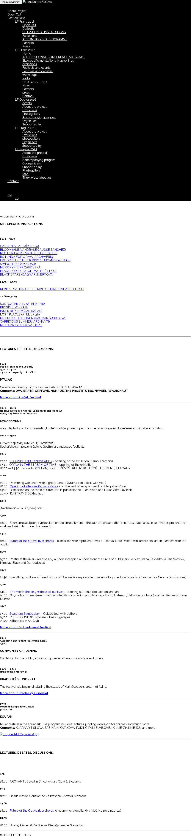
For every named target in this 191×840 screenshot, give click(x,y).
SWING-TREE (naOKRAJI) (18, 264)
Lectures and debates (37, 71)
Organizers (29, 121)
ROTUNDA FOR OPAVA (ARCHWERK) (26, 257)
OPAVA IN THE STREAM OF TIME (32, 464)
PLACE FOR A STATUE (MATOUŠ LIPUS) (28, 271)
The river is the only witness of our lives (36, 592)
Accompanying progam (38, 160)
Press (26, 46)
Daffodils (28, 28)
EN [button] (9, 195)
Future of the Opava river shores (31, 541)
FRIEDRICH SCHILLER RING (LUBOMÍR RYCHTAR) (35, 260)
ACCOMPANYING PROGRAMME (44, 39)
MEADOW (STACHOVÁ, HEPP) (21, 325)
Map (25, 174)
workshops (29, 75)
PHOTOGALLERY (34, 82)
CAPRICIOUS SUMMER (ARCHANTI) (25, 321)
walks (26, 78)
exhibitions (29, 64)
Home (26, 53)
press (26, 92)
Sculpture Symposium (25, 613)
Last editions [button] (16, 18)
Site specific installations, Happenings (48, 60)
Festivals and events (36, 67)
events (27, 103)
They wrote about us (36, 177)
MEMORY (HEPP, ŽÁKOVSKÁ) (20, 267)
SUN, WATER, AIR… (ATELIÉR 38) (22, 304)
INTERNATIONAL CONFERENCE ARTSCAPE (53, 57)
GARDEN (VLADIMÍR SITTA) (19, 246)
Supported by (32, 124)
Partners (28, 43)
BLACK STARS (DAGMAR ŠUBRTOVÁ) (27, 274)
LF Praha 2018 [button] (25, 21)
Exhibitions (29, 36)
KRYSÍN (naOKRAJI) (14, 307)
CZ (17, 199)
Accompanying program (39, 117)
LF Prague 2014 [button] (26, 149)
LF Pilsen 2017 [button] (25, 50)
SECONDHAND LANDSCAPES (31, 461)
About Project (16, 11)
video (26, 85)
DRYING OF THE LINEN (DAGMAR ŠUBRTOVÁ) (33, 318)
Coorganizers (31, 163)
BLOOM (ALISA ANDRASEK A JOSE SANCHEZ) (33, 249)
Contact (28, 96)
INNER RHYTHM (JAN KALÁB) (21, 311)
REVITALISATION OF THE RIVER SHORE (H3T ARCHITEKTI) (42, 289)
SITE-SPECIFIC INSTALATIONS (44, 32)
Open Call (14, 14)
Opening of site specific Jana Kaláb (34, 486)
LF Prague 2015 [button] (25, 128)
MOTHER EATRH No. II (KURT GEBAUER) (28, 253)
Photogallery (31, 114)
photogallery (31, 138)
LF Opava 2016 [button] (25, 99)
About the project (34, 106)
